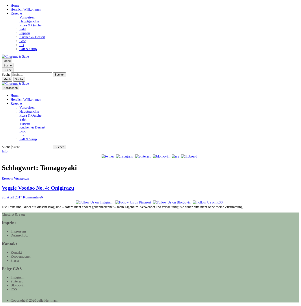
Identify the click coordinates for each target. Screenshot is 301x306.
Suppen (24, 33)
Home (15, 5)
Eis (21, 45)
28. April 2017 (12, 197)
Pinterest (16, 281)
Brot (22, 41)
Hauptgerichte (29, 21)
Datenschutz (19, 235)
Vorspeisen (27, 17)
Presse (15, 260)
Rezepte (16, 13)
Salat (22, 29)
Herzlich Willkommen (26, 9)
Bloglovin (17, 285)
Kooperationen (21, 256)
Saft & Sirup (28, 49)
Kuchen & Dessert (32, 37)
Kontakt (16, 252)
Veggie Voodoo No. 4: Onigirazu (38, 188)
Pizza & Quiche (30, 25)
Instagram (17, 277)
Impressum (18, 231)
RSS (14, 289)
